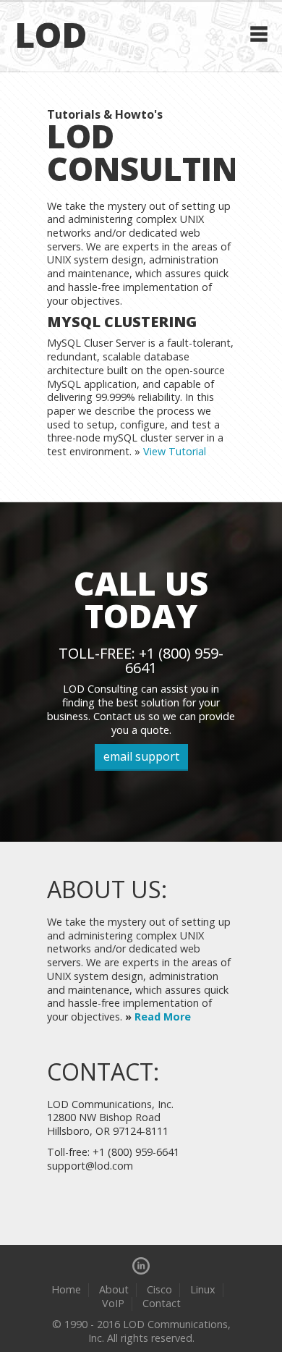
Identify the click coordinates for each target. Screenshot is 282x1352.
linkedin (141, 1266)
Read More (162, 1016)
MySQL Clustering (122, 321)
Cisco (159, 1289)
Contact (161, 1303)
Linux (202, 1289)
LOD (50, 34)
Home (66, 1289)
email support (141, 756)
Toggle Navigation (259, 34)
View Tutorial (174, 451)
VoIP (113, 1303)
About (114, 1289)
